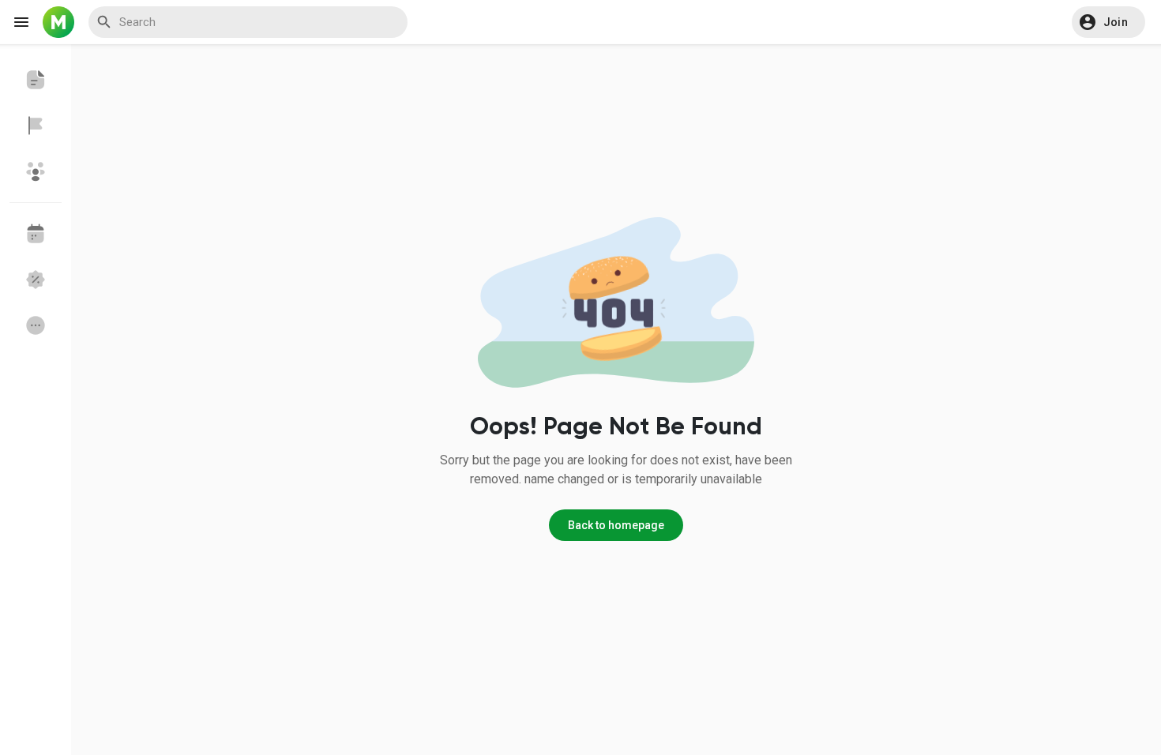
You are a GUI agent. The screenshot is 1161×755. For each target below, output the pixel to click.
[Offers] (35, 279)
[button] (1108, 22)
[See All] (35, 325)
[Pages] (35, 125)
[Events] (35, 234)
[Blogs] (35, 80)
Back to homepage (616, 525)
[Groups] (35, 171)
